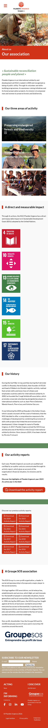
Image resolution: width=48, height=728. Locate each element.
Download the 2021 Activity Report (25, 528)
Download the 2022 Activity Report (10, 528)
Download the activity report (25, 489)
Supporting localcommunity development (19, 154)
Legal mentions (10, 718)
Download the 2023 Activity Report (25, 518)
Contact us (7, 700)
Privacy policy (24, 718)
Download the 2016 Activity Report (25, 549)
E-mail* (5, 661)
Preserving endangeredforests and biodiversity (19, 127)
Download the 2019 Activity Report (10, 539)
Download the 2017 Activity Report (10, 549)
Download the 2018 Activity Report (25, 539)
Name (34, 661)
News (5, 688)
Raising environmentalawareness (18, 181)
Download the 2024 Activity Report (10, 518)
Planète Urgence (11, 714)
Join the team (32, 688)
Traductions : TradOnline (37, 719)
